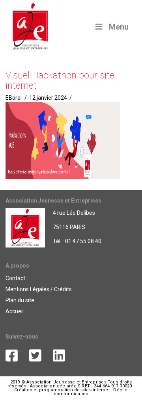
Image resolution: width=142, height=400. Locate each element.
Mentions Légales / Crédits (39, 289)
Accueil (15, 311)
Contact (15, 278)
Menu (119, 27)
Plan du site (20, 300)
